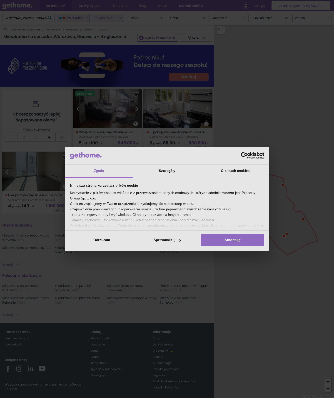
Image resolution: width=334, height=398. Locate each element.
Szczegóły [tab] (167, 171)
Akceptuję (232, 240)
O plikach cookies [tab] (235, 171)
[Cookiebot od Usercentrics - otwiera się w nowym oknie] (244, 155)
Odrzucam (101, 240)
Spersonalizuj (164, 240)
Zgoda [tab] (99, 171)
